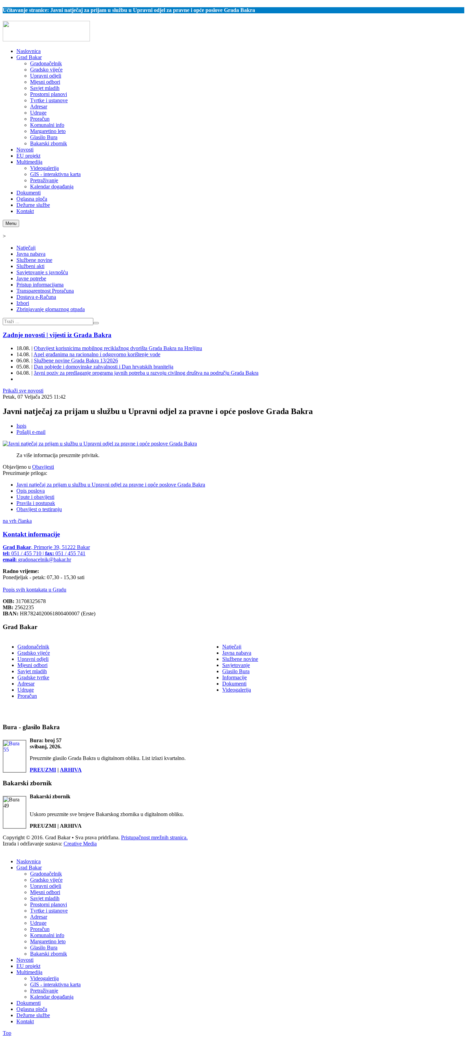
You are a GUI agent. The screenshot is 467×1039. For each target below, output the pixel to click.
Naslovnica (28, 861)
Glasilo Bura (236, 671)
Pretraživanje (44, 991)
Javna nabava (30, 254)
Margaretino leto (48, 941)
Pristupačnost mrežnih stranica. (154, 837)
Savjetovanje (236, 665)
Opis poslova (30, 491)
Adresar (26, 684)
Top (7, 1033)
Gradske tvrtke (33, 677)
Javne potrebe (31, 278)
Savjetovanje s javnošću (42, 272)
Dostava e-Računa (36, 297)
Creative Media (80, 844)
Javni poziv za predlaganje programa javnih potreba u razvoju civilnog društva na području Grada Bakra (146, 373)
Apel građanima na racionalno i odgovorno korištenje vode (97, 354)
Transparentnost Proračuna (45, 291)
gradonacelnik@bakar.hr (44, 559)
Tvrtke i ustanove (49, 911)
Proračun (27, 696)
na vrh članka (17, 521)
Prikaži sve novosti (23, 391)
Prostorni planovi (48, 904)
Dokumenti (234, 684)
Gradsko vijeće (33, 653)
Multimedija (29, 972)
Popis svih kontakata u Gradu (34, 589)
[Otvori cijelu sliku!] (100, 444)
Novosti (25, 960)
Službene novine (34, 260)
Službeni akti (30, 266)
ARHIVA (71, 770)
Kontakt (25, 1021)
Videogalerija (236, 690)
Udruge (25, 690)
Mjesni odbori (32, 665)
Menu (10, 223)
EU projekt (28, 966)
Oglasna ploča (31, 1009)
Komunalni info (47, 935)
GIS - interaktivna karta (55, 984)
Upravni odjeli (33, 659)
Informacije (234, 677)
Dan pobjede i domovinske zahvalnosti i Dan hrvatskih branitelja (103, 367)
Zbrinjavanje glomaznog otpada (50, 309)
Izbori (22, 303)
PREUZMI (43, 770)
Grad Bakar (29, 867)
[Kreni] (96, 323)
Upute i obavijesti (35, 497)
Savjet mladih (32, 671)
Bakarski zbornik (48, 954)
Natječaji (26, 248)
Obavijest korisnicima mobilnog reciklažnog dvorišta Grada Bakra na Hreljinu (118, 348)
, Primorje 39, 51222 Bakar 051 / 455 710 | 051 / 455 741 (46, 553)
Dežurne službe (33, 1015)
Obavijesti (43, 467)
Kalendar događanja (52, 997)
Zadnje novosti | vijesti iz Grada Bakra (57, 334)
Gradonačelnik (33, 647)
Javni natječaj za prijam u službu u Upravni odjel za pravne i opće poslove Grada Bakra (110, 485)
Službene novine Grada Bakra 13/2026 (76, 360)
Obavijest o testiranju (39, 509)
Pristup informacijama (40, 285)
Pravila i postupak (35, 503)
